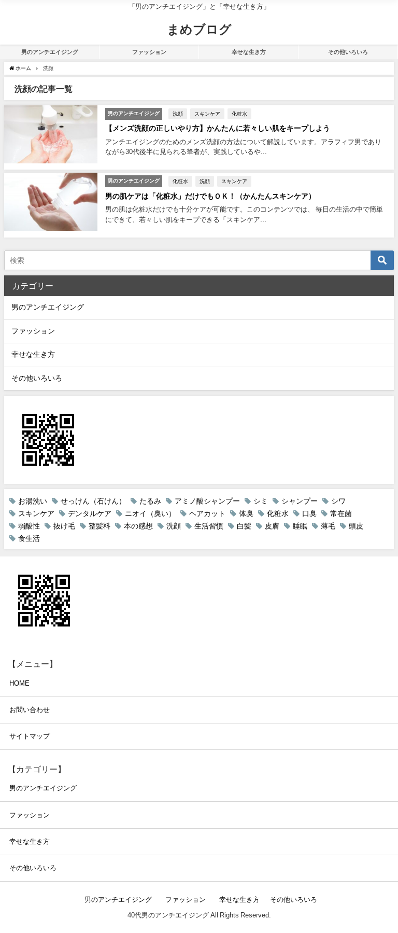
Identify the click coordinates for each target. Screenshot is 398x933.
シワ (338, 501)
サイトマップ (29, 736)
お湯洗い (32, 501)
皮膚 (272, 526)
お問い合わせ (29, 709)
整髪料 (99, 526)
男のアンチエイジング (52, 52)
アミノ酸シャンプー (207, 501)
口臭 (309, 513)
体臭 (246, 513)
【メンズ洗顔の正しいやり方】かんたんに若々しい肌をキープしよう (217, 128)
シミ (260, 501)
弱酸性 (29, 526)
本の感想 (138, 526)
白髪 (244, 526)
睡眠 (300, 526)
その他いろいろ (348, 52)
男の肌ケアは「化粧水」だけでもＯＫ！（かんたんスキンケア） (210, 196)
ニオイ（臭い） (150, 513)
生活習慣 (208, 526)
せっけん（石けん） (93, 501)
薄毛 (328, 526)
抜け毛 (64, 526)
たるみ (150, 501)
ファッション (152, 52)
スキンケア (207, 113)
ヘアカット (207, 513)
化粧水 (239, 113)
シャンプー (299, 501)
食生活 (29, 538)
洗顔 (178, 113)
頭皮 (356, 526)
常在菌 (341, 513)
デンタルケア (89, 513)
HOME (19, 683)
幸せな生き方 (252, 52)
